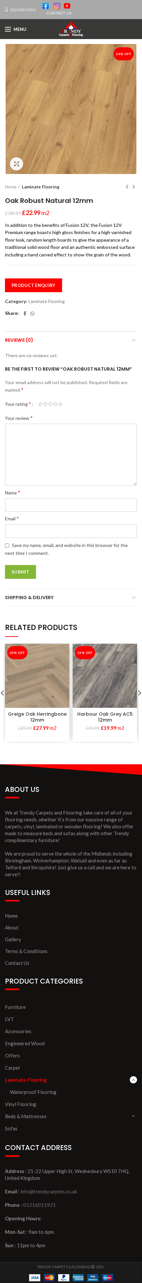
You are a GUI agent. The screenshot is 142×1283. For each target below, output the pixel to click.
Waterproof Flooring (33, 1092)
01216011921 (23, 9)
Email (12, 518)
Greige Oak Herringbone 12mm (37, 717)
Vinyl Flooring (20, 1104)
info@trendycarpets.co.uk (48, 1191)
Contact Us (17, 963)
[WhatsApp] (32, 313)
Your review (19, 418)
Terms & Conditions (26, 951)
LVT (9, 1019)
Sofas (11, 1128)
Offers (12, 1055)
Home (11, 186)
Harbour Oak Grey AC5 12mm (105, 717)
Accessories (18, 1031)
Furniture (15, 1007)
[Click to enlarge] (16, 163)
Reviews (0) (19, 340)
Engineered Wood (25, 1043)
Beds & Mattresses (26, 1116)
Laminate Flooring (40, 186)
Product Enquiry (33, 285)
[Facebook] (24, 313)
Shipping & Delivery (29, 597)
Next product (133, 187)
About (11, 927)
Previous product (127, 187)
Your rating (18, 404)
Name (12, 492)
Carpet (12, 1068)
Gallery (13, 939)
